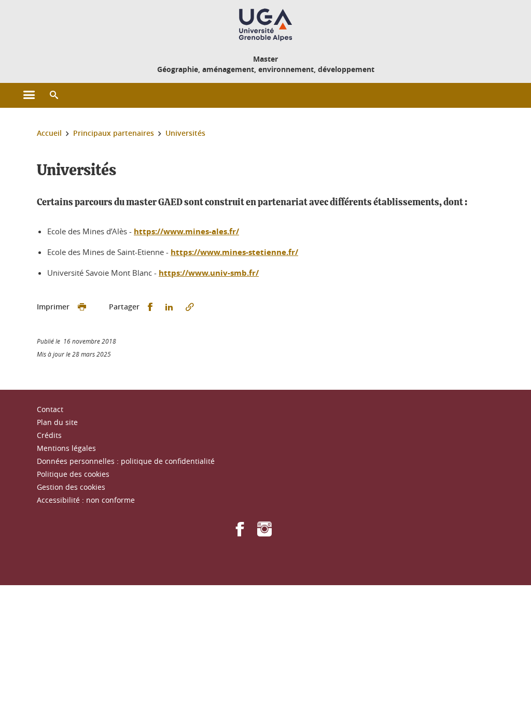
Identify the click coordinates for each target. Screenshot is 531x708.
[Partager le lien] (190, 307)
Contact (50, 409)
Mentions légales (66, 448)
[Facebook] (240, 532)
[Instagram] (264, 532)
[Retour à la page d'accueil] (265, 24)
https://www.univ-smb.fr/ (209, 272)
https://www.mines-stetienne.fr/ (234, 252)
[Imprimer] (82, 307)
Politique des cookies (73, 474)
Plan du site (57, 422)
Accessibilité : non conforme (86, 500)
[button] (53, 95)
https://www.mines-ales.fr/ (186, 231)
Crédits (49, 435)
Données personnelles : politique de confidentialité (126, 461)
